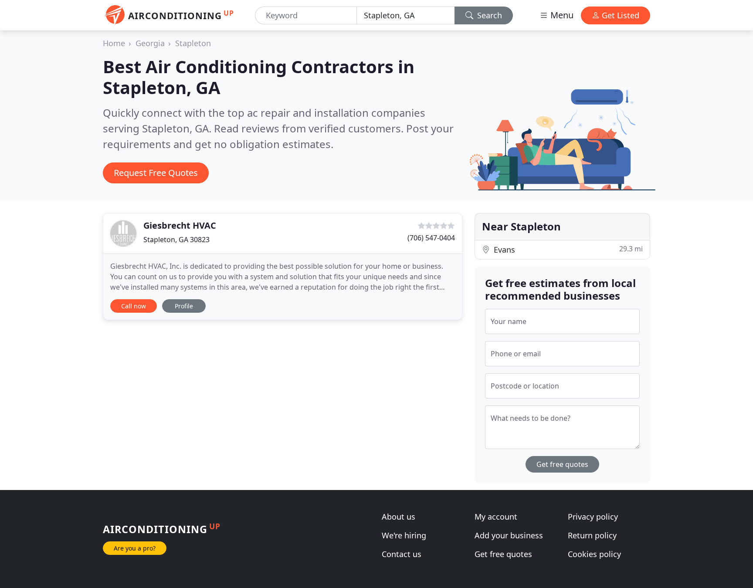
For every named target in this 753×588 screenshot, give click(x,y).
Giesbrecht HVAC (179, 225)
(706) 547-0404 (431, 238)
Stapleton (193, 43)
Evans (567, 249)
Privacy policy (593, 516)
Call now (133, 306)
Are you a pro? (135, 548)
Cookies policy (594, 554)
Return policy (592, 535)
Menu (560, 15)
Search (488, 15)
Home (114, 43)
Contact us (401, 554)
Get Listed (619, 15)
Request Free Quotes (156, 173)
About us (398, 516)
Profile (184, 306)
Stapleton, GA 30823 (176, 239)
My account (496, 516)
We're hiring (404, 535)
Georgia (150, 43)
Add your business (509, 535)
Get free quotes (562, 464)
